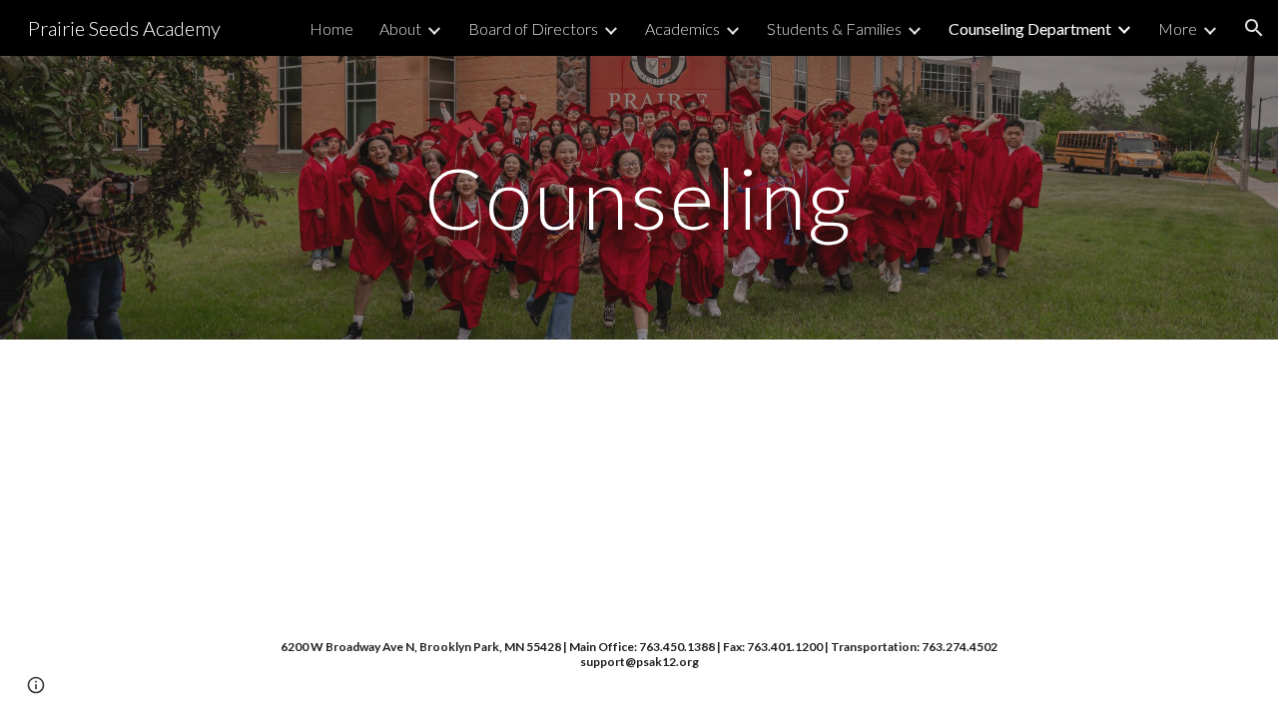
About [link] (400, 28)
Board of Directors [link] (533, 28)
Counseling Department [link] (1030, 28)
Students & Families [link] (834, 28)
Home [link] (331, 28)
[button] (1254, 28)
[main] (639, 197)
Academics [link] (682, 28)
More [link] (1177, 28)
